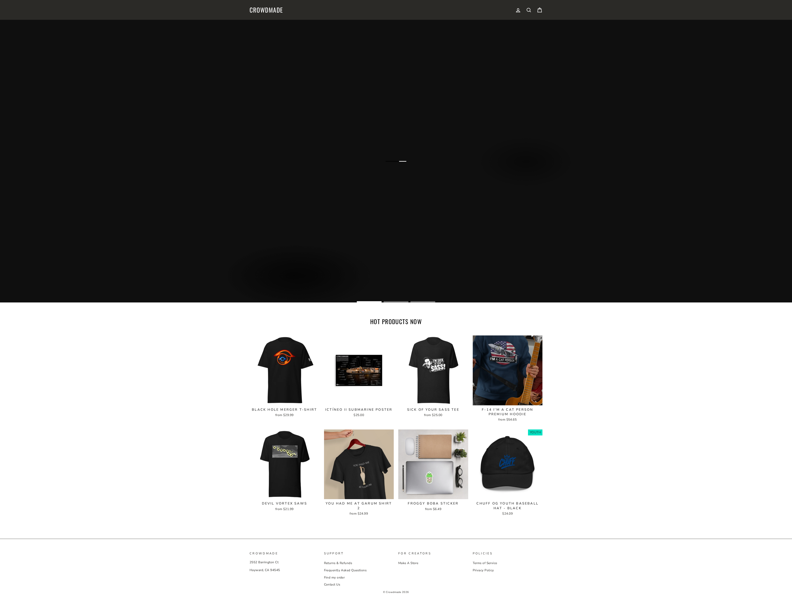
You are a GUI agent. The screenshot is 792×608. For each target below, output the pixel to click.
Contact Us (332, 584)
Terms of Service (485, 563)
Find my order (334, 577)
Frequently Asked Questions (345, 570)
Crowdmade (266, 10)
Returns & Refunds (338, 563)
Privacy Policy (483, 570)
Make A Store (408, 563)
